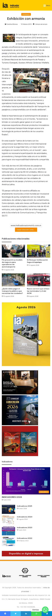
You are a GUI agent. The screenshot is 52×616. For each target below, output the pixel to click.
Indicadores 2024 (24, 517)
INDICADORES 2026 (12, 497)
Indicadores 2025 (24, 506)
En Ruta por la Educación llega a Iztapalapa (37, 261)
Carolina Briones (12, 24)
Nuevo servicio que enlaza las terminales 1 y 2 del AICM (38, 291)
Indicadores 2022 (24, 538)
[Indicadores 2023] (8, 530)
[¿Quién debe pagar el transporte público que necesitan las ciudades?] (13, 279)
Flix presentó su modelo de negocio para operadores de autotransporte (12, 263)
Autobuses (26, 14)
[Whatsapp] (45, 609)
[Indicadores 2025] (8, 509)
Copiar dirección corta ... (26, 230)
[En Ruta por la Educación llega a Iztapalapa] (38, 251)
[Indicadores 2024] (8, 520)
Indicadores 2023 (24, 527)
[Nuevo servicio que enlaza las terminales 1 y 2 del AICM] (38, 279)
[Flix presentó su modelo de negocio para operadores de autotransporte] (13, 251)
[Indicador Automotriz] (11, 5)
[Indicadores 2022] (8, 541)
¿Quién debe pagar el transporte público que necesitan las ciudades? (12, 291)
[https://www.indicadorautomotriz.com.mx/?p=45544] (26, 365)
